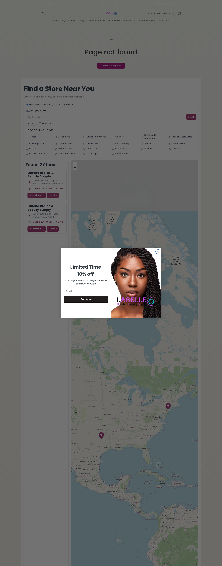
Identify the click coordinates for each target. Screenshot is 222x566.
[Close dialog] (158, 251)
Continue (86, 299)
